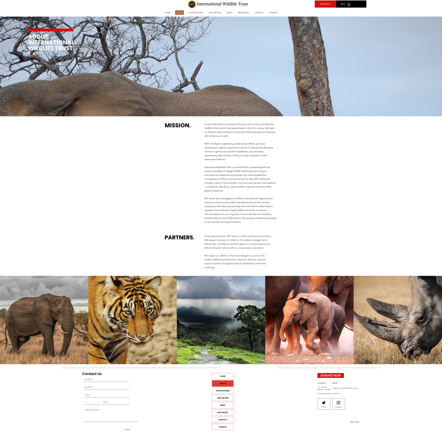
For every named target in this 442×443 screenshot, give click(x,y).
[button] (348, 4)
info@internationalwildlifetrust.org (345, 388)
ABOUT (223, 383)
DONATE (223, 427)
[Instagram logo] (338, 402)
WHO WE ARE (222, 398)
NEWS (222, 405)
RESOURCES (222, 412)
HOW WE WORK (223, 390)
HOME (222, 376)
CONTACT (222, 419)
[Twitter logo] (323, 402)
